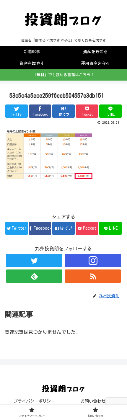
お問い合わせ (93, 401)
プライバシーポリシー (34, 401)
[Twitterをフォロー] (34, 260)
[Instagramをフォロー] (93, 260)
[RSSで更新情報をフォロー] (93, 276)
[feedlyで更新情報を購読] (34, 276)
